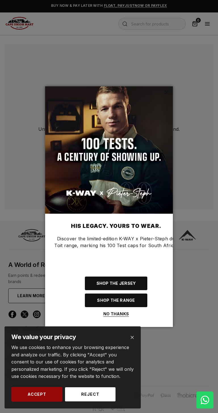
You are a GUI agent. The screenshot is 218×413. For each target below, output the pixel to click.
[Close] (132, 337)
